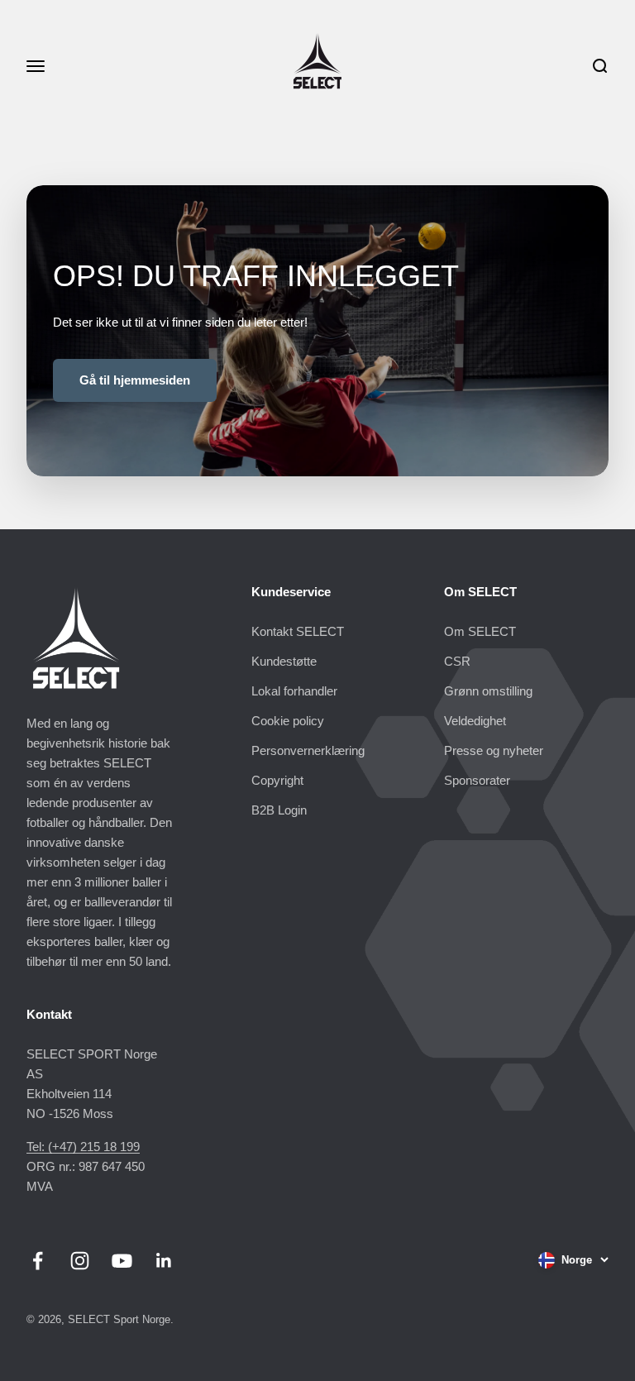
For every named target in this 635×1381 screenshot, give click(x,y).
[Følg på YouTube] (122, 1261)
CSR (457, 661)
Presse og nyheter (493, 750)
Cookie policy (287, 721)
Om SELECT (480, 631)
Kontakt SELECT (297, 631)
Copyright (277, 780)
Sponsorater (477, 780)
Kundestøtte (284, 661)
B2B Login (279, 810)
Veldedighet (475, 721)
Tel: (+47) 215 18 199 (83, 1147)
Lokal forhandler (294, 691)
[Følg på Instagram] (80, 1261)
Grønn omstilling (488, 691)
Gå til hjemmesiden (134, 380)
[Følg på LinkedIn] (164, 1261)
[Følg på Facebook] (37, 1261)
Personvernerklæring (308, 750)
